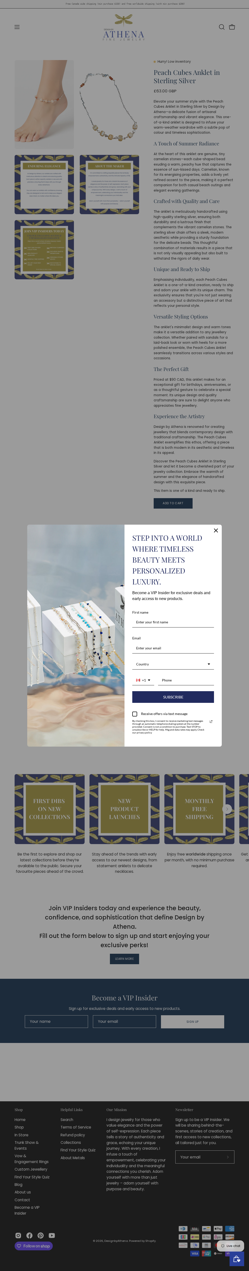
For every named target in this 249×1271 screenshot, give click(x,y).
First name (140, 612)
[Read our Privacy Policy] (211, 721)
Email (136, 638)
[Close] (216, 530)
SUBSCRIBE (173, 697)
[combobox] (173, 664)
